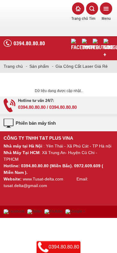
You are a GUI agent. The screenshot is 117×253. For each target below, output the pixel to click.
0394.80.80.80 (29, 43)
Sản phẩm (39, 66)
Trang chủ (13, 66)
